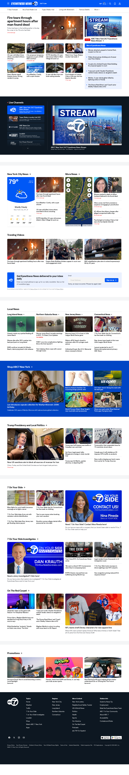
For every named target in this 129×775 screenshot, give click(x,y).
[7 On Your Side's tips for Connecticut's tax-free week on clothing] (108, 324)
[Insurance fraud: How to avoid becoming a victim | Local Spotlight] (25, 667)
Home (28, 702)
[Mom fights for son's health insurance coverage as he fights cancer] (21, 498)
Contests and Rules (106, 721)
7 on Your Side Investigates (35, 715)
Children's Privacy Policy (35, 745)
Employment (104, 705)
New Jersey (56, 705)
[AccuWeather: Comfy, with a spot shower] (35, 68)
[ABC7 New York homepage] (24, 3)
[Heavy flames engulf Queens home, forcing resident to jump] (16, 68)
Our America (76, 721)
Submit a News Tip (106, 702)
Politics (74, 711)
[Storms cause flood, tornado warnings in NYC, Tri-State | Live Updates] (50, 324)
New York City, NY (20, 210)
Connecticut (56, 715)
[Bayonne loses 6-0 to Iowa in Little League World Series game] (79, 324)
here (28, 284)
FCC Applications (98, 745)
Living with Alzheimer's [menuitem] (66, 10)
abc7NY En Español (79, 731)
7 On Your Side (31, 711)
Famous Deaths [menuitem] (84, 10)
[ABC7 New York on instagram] (19, 738)
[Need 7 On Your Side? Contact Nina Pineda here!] (93, 506)
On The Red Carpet (78, 724)
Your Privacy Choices (21, 745)
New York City (57, 702)
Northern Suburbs (58, 711)
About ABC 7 (104, 715)
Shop (28, 721)
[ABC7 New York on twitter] (14, 738)
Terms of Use (33, 289)
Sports (74, 718)
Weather (29, 705)
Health (74, 715)
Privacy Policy (59, 289)
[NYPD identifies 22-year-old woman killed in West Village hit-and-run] (55, 48)
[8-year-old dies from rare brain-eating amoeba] (55, 68)
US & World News (78, 708)
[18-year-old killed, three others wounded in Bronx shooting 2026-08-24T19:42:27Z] (16, 48)
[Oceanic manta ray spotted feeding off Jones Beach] (21, 324)
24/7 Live (43, 3)
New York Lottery (78, 702)
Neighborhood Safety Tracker (82, 705)
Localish (29, 718)
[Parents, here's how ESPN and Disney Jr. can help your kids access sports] (64, 667)
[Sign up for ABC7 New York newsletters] (24, 738)
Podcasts (75, 727)
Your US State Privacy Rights (51, 745)
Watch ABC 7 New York (34, 724)
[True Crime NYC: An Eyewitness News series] (79, 549)
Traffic (28, 708)
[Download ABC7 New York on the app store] (105, 737)
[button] (8, 3)
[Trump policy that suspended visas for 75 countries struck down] (108, 436)
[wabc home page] (12, 702)
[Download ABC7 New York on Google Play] (116, 737)
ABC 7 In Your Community (109, 711)
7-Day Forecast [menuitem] (12, 10)
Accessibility (104, 718)
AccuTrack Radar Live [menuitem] (30, 10)
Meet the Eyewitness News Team (111, 708)
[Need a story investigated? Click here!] (35, 558)
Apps (28, 727)
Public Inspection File (86, 745)
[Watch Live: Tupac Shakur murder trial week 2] (74, 48)
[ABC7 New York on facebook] (9, 738)
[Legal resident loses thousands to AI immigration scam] (108, 549)
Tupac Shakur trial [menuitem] (48, 10)
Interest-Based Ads (74, 745)
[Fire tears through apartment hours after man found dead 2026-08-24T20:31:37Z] (50, 184)
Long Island (56, 708)
